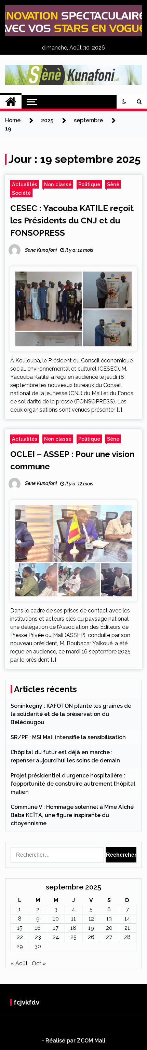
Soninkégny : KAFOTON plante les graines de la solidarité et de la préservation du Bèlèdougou (71, 714)
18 (73, 928)
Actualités (24, 184)
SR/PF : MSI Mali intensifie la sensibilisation (68, 737)
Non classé (57, 184)
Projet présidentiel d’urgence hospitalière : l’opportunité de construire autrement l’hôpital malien (73, 783)
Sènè (113, 184)
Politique (89, 184)
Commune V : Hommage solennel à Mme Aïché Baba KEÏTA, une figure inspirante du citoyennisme (72, 815)
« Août (19, 963)
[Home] (11, 102)
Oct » (39, 963)
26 (91, 937)
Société (21, 193)
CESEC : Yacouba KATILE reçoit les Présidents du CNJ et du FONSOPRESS (72, 220)
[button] (124, 102)
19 (91, 928)
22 (20, 937)
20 (109, 928)
